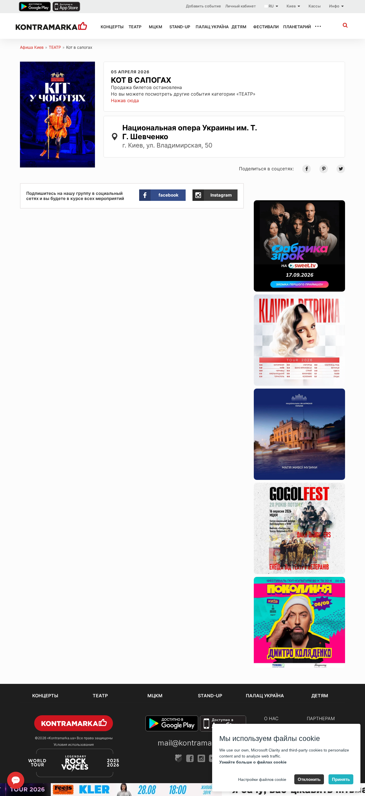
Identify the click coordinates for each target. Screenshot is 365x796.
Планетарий (294, 26)
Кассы (315, 6)
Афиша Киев (32, 47)
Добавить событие (203, 6)
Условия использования (74, 744)
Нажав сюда (125, 100)
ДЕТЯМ (237, 26)
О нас (271, 718)
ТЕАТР (134, 26)
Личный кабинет (240, 6)
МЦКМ (154, 26)
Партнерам (321, 718)
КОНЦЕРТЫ (109, 26)
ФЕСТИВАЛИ (263, 26)
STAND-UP (177, 26)
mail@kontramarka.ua (196, 742)
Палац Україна (208, 26)
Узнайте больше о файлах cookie (253, 762)
